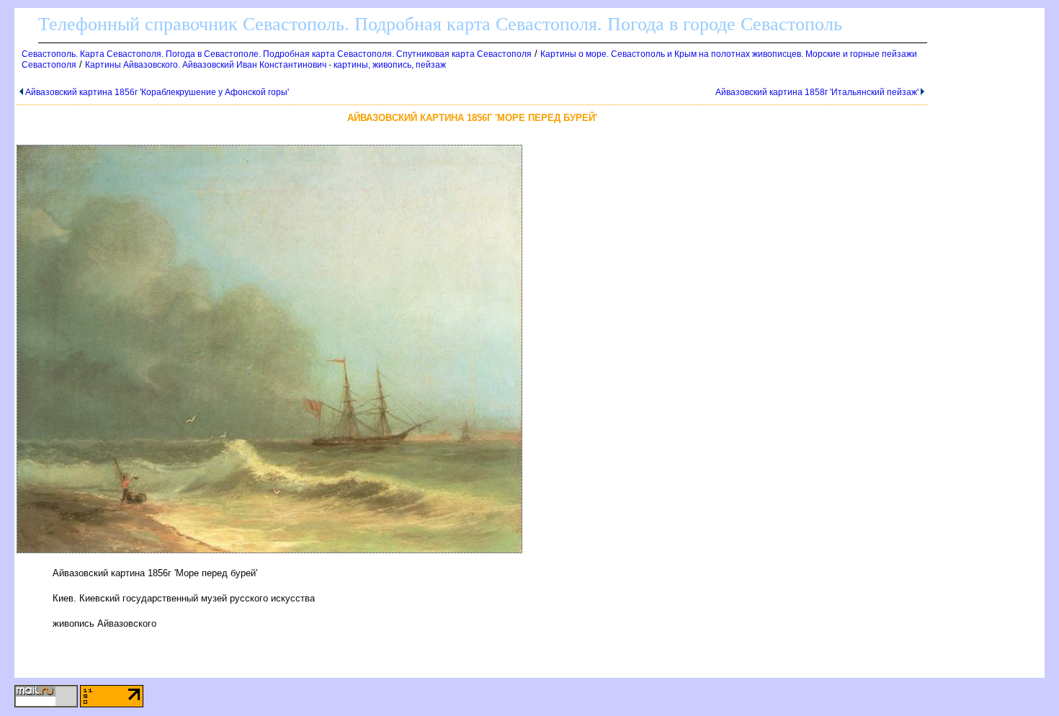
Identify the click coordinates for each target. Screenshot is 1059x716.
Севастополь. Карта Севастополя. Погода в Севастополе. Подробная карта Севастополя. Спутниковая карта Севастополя (277, 54)
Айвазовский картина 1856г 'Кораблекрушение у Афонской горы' (157, 92)
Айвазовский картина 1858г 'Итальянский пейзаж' (817, 92)
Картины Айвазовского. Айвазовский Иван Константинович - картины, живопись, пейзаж (265, 65)
